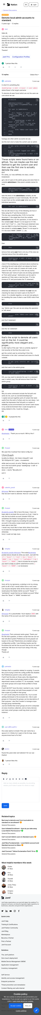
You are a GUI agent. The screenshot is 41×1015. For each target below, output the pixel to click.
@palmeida (5, 433)
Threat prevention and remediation (13, 985)
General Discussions (10, 10)
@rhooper (5, 491)
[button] (4, 5)
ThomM (10, 879)
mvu (9, 872)
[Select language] (26, 5)
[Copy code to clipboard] (37, 100)
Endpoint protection (8, 981)
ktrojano (10, 891)
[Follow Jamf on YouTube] (11, 911)
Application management (10, 965)
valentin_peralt (10, 487)
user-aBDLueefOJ (11, 727)
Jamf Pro (6, 57)
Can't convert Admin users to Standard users (18, 837)
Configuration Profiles (21, 57)
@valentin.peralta (8, 512)
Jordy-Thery (12, 885)
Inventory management (9, 968)
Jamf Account (6, 944)
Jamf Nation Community (9, 928)
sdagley (7, 549)
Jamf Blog (4, 931)
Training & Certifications (9, 924)
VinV (6, 29)
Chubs (10, 866)
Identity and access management (12, 978)
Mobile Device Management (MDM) (13, 961)
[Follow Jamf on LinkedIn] (6, 911)
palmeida (8, 81)
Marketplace (5, 934)
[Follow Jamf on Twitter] (2, 911)
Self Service (5, 975)
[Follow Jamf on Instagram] (15, 911)
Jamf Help (4, 921)
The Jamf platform (7, 955)
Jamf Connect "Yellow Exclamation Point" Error (19, 851)
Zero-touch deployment (9, 958)
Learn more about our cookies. (23, 1001)
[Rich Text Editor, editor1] (20, 791)
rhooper (7, 448)
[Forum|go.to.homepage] (12, 4)
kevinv (7, 749)
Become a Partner (7, 938)
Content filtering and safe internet (12, 988)
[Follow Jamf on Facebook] (19, 911)
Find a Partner (6, 941)
